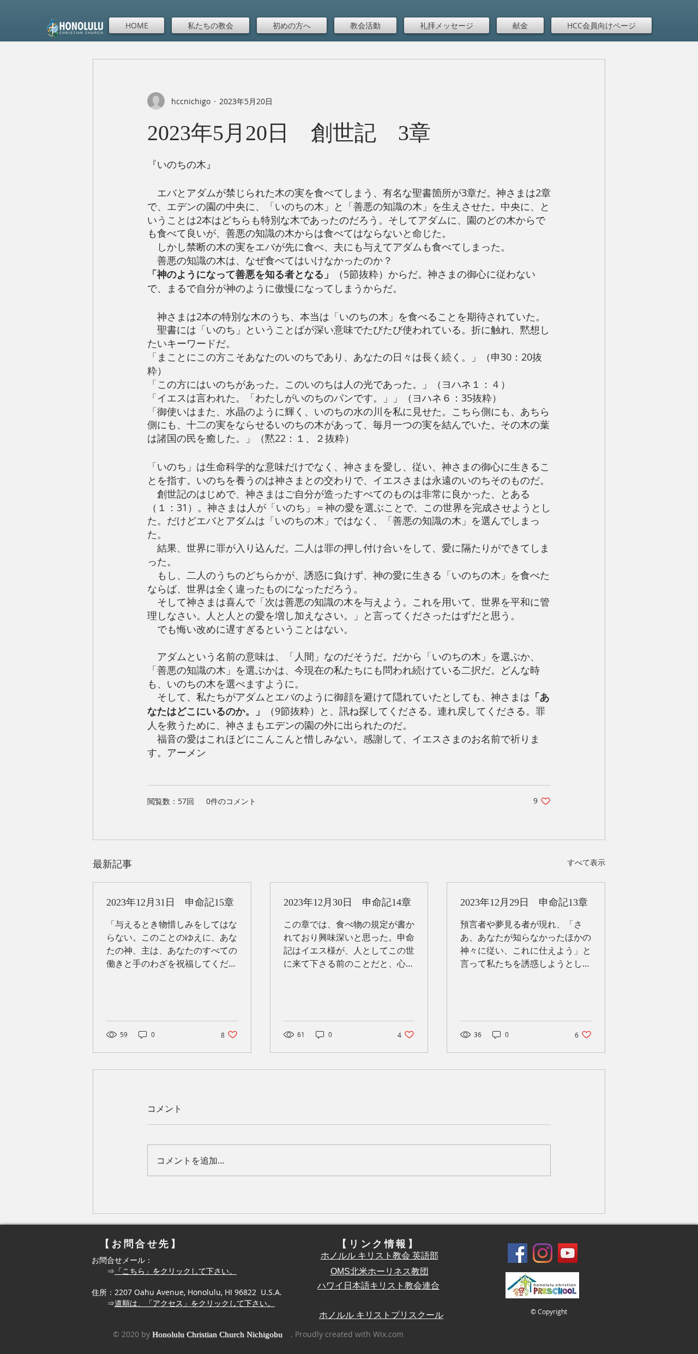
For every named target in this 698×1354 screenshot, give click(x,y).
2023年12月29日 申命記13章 (524, 902)
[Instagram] (542, 1253)
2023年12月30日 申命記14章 (347, 902)
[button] (210, 25)
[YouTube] (567, 1253)
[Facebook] (517, 1253)
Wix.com (388, 1334)
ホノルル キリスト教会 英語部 (379, 1255)
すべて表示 (586, 862)
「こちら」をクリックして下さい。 (176, 1271)
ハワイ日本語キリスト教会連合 (378, 1285)
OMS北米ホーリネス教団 (379, 1271)
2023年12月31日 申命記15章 (170, 902)
